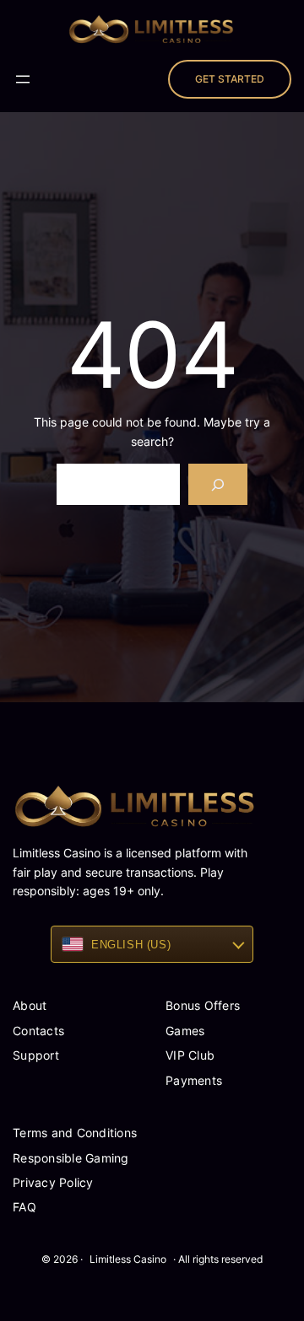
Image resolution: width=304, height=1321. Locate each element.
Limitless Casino (128, 1259)
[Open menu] (23, 79)
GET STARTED (229, 78)
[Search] (218, 484)
